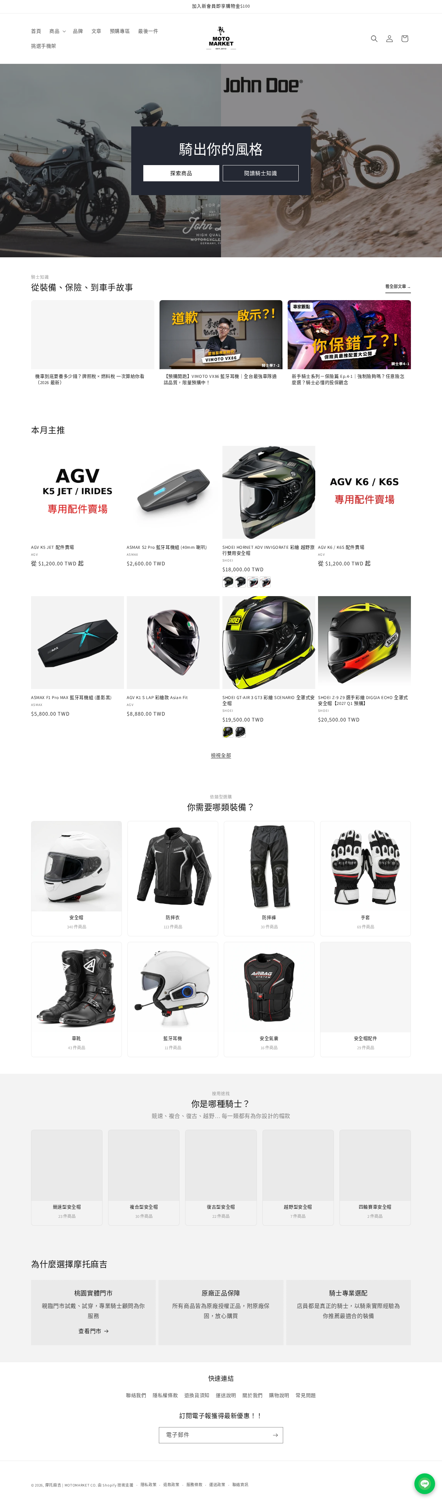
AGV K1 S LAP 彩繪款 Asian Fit (157, 697)
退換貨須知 (197, 1395)
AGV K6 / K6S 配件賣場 (341, 547)
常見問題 (306, 1395)
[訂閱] (275, 1435)
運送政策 (217, 1484)
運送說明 (226, 1395)
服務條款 (194, 1484)
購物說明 (279, 1395)
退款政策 (171, 1484)
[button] (57, 31)
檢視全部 (221, 755)
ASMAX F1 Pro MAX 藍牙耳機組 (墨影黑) (71, 697)
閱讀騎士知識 (260, 173)
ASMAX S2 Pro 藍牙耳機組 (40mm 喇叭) (167, 547)
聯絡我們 (136, 1395)
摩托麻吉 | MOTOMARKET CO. (71, 1485)
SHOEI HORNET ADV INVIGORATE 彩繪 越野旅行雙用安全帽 (268, 550)
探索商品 (181, 173)
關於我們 (252, 1395)
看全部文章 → (398, 286)
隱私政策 (149, 1484)
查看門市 (89, 1331)
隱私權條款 (165, 1395)
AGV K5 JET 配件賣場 (52, 547)
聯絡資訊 (240, 1484)
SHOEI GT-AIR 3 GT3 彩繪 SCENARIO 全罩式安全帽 (268, 700)
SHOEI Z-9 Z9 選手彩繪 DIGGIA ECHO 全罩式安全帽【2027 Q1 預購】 (363, 700)
